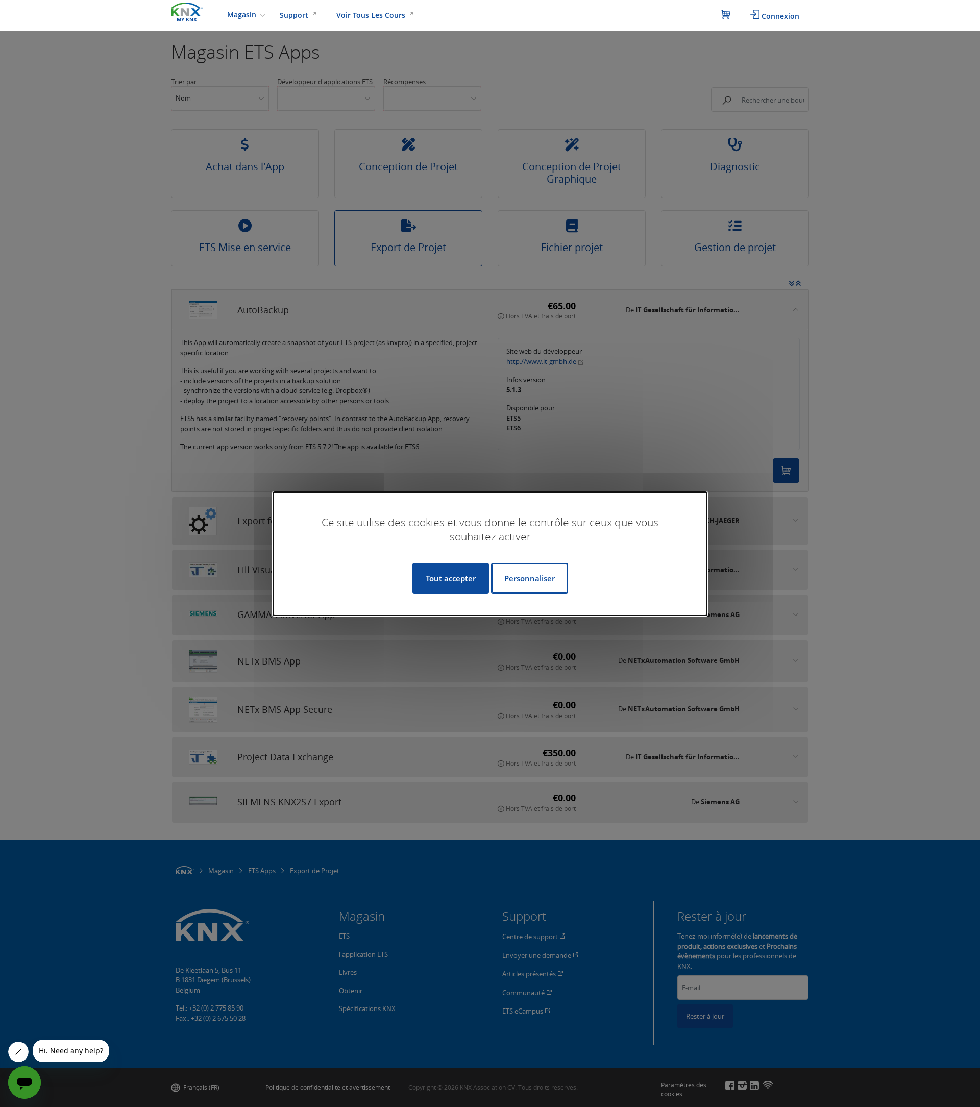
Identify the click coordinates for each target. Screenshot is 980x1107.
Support (295, 15)
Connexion (779, 16)
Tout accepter (451, 578)
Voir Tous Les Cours (371, 15)
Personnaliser (529, 578)
